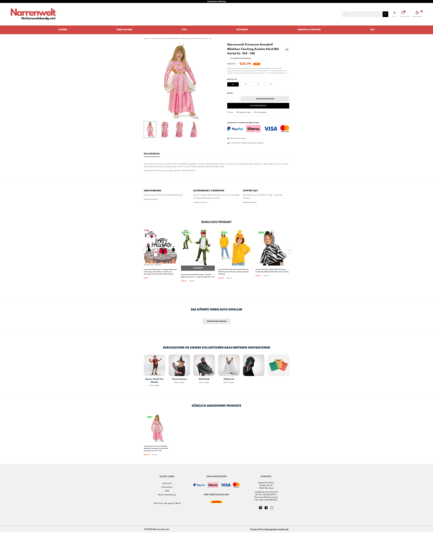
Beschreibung (152, 154)
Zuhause (147, 38)
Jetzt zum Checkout (258, 105)
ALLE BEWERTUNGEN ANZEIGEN (241, 58)
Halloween (228, 379)
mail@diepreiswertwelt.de (266, 492)
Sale (372, 30)
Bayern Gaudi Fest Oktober (154, 380)
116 (258, 84)
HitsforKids (242, 30)
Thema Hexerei (179, 379)
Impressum (167, 483)
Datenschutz (166, 487)
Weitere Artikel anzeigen (216, 321)
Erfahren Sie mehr (150, 199)
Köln (184, 30)
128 (246, 84)
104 (271, 84)
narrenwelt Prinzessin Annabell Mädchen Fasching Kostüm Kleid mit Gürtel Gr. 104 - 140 (156, 448)
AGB (167, 491)
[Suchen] (385, 14)
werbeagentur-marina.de (276, 529)
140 (233, 84)
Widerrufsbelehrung (167, 495)
